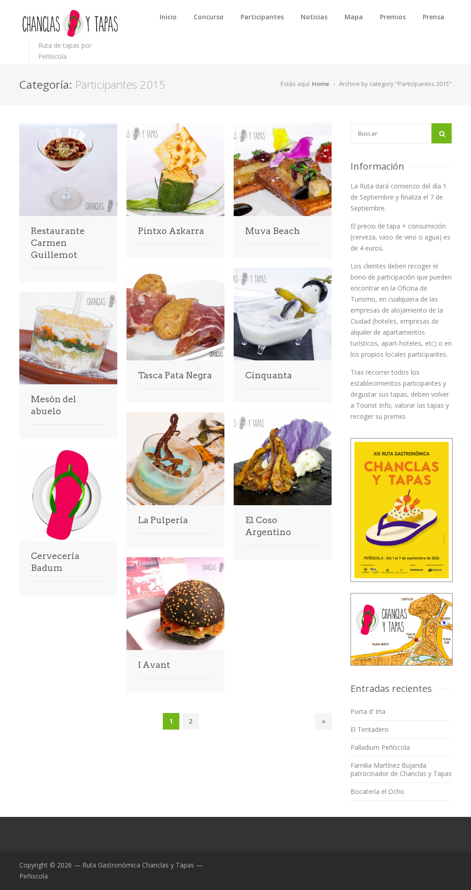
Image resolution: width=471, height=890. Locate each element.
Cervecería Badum (55, 562)
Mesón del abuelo (53, 405)
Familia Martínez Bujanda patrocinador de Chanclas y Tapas (401, 769)
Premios (393, 16)
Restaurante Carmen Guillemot (58, 243)
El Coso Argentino (268, 526)
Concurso (209, 16)
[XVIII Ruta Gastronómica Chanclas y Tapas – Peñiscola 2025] (70, 23)
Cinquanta (268, 375)
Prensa (433, 16)
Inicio (168, 16)
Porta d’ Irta (367, 711)
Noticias (314, 16)
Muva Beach (272, 231)
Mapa (354, 16)
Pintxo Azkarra (171, 231)
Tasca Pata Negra (175, 375)
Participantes (262, 16)
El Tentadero (369, 729)
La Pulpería (163, 520)
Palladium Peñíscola (380, 747)
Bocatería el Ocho (377, 791)
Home (320, 84)
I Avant (154, 665)
